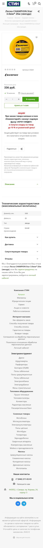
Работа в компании (21, 311)
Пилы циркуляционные (21, 374)
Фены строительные (22, 388)
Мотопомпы (21, 468)
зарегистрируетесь (26, 269)
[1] (5, 70)
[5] (14, 70)
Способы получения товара (21, 323)
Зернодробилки (21, 438)
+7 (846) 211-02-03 (23, 479)
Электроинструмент (21, 353)
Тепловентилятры (21, 398)
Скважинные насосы (21, 458)
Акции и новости (21, 308)
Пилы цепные (21, 428)
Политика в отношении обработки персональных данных (21, 343)
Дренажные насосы (21, 465)
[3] (10, 70)
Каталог (21, 294)
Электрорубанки (21, 384)
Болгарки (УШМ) (21, 368)
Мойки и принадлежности (21, 448)
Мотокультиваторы (21, 421)
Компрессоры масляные (21, 445)
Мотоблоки (21, 418)
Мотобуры (21, 431)
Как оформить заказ (21, 320)
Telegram (24, 503)
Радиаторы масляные (21, 404)
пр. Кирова (29, 489)
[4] (12, 70)
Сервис (21, 304)
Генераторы (21, 435)
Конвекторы (21, 401)
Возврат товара (21, 333)
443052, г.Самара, (17, 489)
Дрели (21, 358)
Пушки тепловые (21, 394)
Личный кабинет (21, 348)
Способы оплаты (21, 327)
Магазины (21, 298)
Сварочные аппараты (21, 441)
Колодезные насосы (21, 461)
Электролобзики (21, 381)
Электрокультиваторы (21, 424)
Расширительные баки (21, 408)
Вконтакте (18, 503)
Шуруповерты (21, 361)
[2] (8, 70)
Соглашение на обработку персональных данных (21, 338)
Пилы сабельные (21, 371)
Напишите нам (23, 484)
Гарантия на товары (21, 330)
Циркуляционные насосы (21, 455)
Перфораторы (21, 364)
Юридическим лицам (21, 301)
